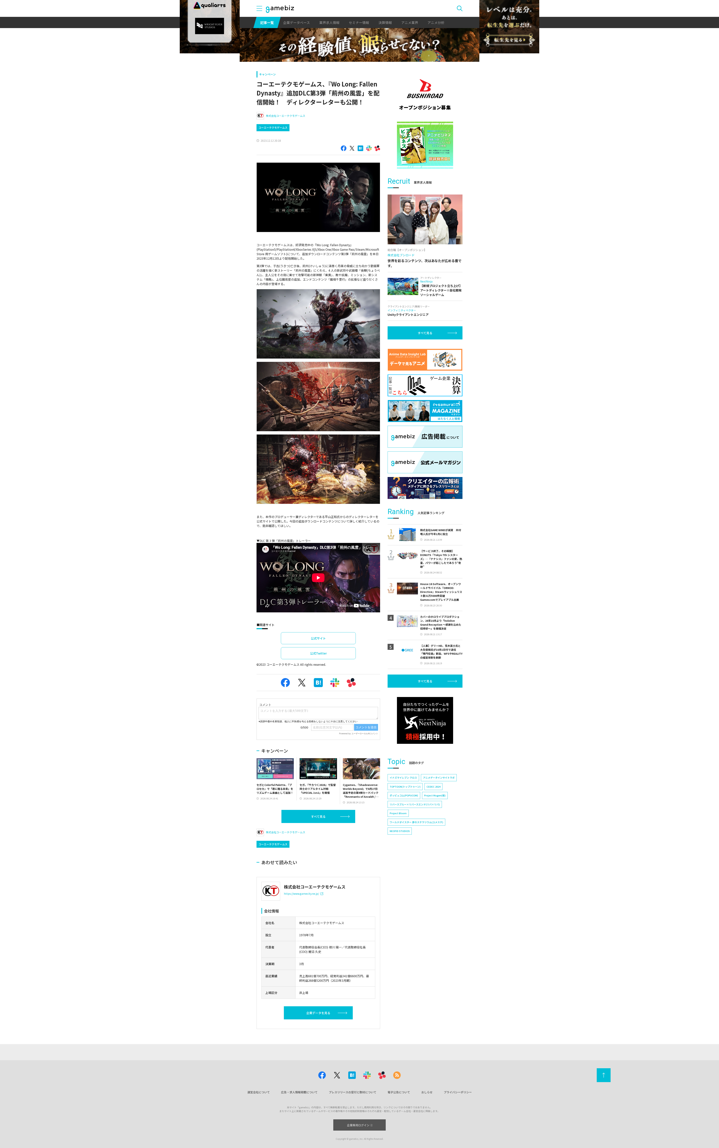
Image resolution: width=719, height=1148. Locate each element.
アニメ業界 (409, 22)
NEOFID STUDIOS (400, 831)
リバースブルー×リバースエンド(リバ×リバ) (415, 804)
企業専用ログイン (358, 1125)
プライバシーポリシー (458, 1092)
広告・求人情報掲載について (299, 1092)
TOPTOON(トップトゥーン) (405, 786)
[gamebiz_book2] (425, 145)
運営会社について (258, 1092)
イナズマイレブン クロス (403, 777)
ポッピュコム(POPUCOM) (404, 795)
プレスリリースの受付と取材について (352, 1092)
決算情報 (385, 22)
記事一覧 (267, 22)
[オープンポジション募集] (425, 94)
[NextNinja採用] (425, 720)
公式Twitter (318, 653)
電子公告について (399, 1092)
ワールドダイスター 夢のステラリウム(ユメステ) (416, 822)
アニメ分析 (435, 22)
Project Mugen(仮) (435, 795)
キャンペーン (267, 74)
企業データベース (296, 22)
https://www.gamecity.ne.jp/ (301, 893)
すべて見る (318, 816)
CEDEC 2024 (433, 786)
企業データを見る (318, 1013)
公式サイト (318, 638)
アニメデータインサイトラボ (439, 777)
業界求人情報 (329, 22)
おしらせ (427, 1092)
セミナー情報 (359, 22)
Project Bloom (398, 813)
